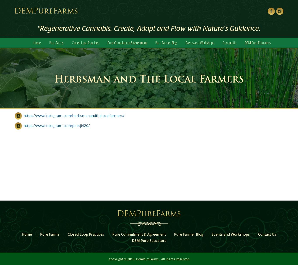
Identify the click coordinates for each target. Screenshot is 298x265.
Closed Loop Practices (85, 42)
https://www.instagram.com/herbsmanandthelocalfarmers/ (73, 115)
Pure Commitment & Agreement (127, 42)
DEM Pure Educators (258, 42)
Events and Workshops (199, 42)
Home (37, 42)
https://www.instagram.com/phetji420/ (56, 125)
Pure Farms (56, 42)
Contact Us (229, 42)
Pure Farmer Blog (166, 42)
